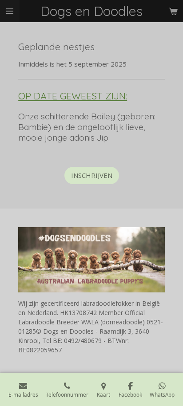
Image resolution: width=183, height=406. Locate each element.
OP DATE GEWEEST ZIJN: (72, 96)
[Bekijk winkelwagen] (173, 11)
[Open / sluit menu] (10, 11)
